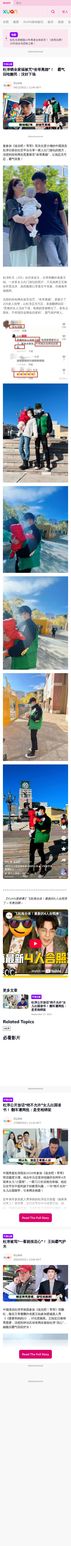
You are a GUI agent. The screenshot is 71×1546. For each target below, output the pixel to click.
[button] (6, 36)
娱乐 (51, 22)
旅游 (61, 22)
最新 (16, 22)
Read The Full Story (35, 1218)
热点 (18, 3)
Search (53, 11)
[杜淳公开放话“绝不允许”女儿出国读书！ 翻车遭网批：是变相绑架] (15, 1001)
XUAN (6, 3)
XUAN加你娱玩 (33, 22)
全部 (6, 22)
